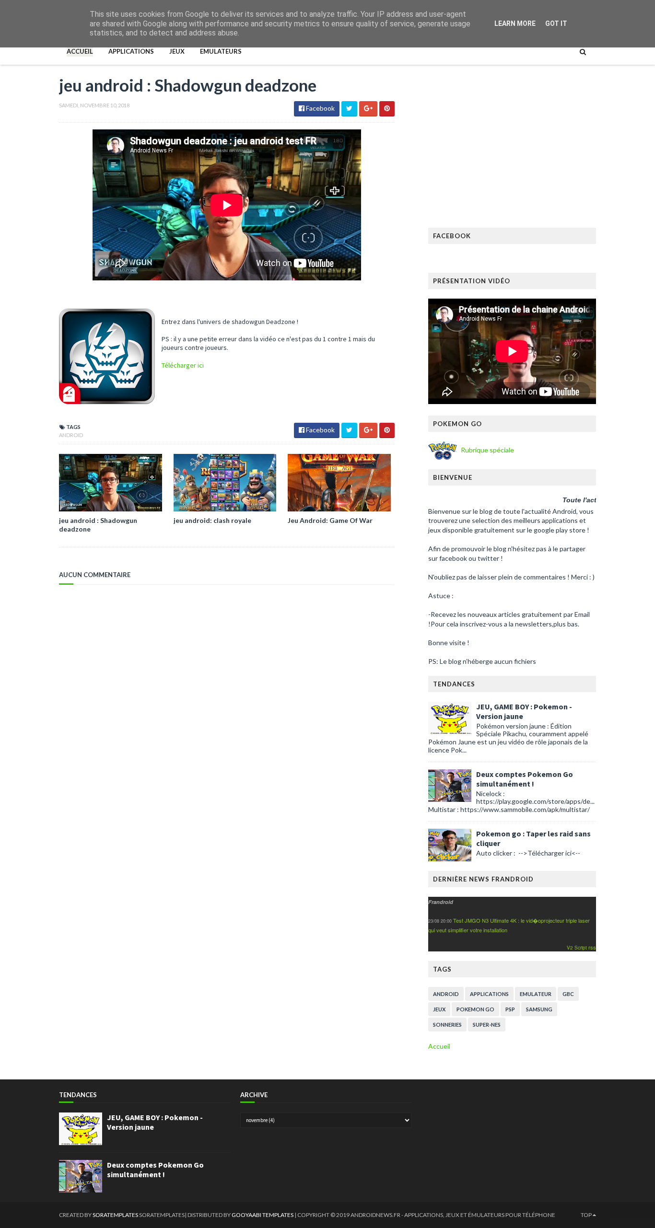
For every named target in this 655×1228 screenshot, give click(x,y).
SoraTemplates (115, 1214)
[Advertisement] (512, 151)
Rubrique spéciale (486, 450)
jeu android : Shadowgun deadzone (98, 524)
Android (71, 435)
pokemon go (475, 1009)
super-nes (487, 1024)
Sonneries (447, 1024)
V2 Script (577, 947)
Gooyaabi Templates (263, 1214)
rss (592, 947)
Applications (131, 51)
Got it (556, 23)
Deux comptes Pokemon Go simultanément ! (524, 778)
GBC (568, 994)
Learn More (515, 23)
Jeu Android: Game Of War (330, 520)
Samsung (539, 1009)
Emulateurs (221, 51)
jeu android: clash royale (212, 520)
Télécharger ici (183, 365)
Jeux (177, 51)
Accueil (80, 51)
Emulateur (535, 994)
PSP (510, 1009)
